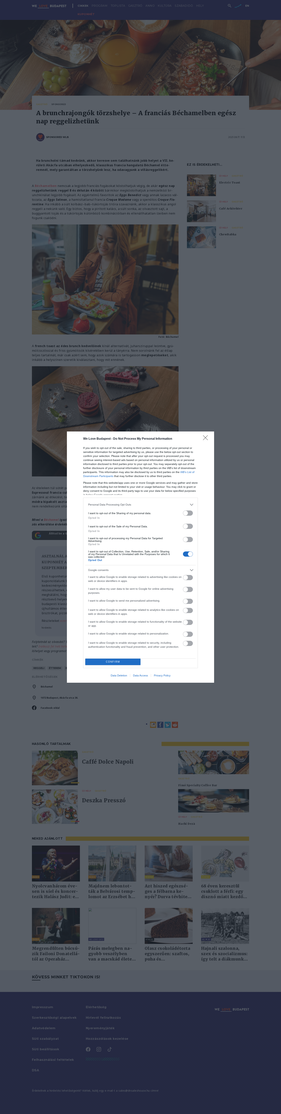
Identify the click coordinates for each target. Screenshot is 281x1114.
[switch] (188, 513)
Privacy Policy (162, 675)
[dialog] (140, 557)
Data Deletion (119, 675)
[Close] (206, 439)
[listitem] (140, 505)
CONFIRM (113, 661)
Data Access (140, 675)
